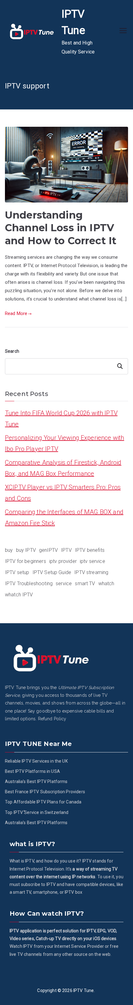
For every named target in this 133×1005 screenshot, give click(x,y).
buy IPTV (26, 550)
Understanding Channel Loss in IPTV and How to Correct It (60, 228)
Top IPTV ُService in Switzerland (37, 812)
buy (9, 550)
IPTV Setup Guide (51, 572)
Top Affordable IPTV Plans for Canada (43, 801)
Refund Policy (52, 718)
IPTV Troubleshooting (29, 583)
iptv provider (63, 561)
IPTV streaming (91, 572)
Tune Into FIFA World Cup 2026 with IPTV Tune (61, 418)
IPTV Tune (83, 990)
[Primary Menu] (123, 31)
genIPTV (48, 550)
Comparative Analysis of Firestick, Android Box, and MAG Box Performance (63, 468)
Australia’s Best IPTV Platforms (36, 781)
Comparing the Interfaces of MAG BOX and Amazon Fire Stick (64, 517)
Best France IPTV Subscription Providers (45, 791)
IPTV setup (17, 572)
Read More (16, 313)
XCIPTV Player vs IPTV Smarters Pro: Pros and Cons (63, 492)
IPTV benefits (90, 550)
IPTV (66, 550)
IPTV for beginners (25, 561)
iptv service (92, 561)
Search (12, 351)
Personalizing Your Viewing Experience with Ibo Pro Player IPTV (64, 443)
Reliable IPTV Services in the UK (36, 761)
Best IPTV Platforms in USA (32, 771)
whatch (106, 583)
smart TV (85, 583)
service (64, 583)
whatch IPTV (19, 595)
